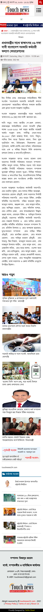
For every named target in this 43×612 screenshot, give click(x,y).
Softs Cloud (30, 610)
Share (20, 37)
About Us (35, 604)
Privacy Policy (11, 604)
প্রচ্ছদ (5, 31)
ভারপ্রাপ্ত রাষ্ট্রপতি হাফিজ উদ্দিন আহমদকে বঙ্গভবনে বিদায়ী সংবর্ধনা (27, 540)
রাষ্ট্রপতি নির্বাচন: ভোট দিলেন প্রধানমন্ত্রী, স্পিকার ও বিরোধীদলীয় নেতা (27, 526)
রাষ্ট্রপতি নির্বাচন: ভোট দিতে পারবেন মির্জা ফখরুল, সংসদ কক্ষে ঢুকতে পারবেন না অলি (27, 512)
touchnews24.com (9, 467)
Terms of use (24, 604)
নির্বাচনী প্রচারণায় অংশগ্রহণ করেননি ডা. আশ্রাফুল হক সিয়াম (20, 451)
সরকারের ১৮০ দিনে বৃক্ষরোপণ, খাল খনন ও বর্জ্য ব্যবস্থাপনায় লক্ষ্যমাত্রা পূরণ (28, 498)
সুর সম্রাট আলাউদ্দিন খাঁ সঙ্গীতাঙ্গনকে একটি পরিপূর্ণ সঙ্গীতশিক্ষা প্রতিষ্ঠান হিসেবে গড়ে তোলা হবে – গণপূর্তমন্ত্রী (21, 458)
